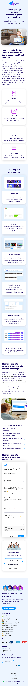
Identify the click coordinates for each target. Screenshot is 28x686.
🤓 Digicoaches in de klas (9, 624)
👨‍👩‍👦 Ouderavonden (7, 629)
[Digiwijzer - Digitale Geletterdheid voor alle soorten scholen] (14, 3)
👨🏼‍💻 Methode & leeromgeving (10, 622)
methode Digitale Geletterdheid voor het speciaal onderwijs (14, 382)
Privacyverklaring (14, 676)
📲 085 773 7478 (6, 651)
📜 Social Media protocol (9, 620)
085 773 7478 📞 (14, 560)
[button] (2, 3)
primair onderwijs (7, 376)
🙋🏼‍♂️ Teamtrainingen (7, 627)
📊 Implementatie (7, 616)
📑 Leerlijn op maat (8, 618)
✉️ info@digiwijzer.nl (8, 649)
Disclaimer (14, 673)
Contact (4, 646)
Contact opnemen (9, 608)
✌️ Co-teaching (6, 633)
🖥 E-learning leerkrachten (9, 625)
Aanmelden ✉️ (8, 661)
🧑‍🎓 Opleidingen (6, 635)
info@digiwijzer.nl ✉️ (13, 564)
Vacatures (14, 678)
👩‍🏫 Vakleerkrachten (8, 631)
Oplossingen (6, 613)
